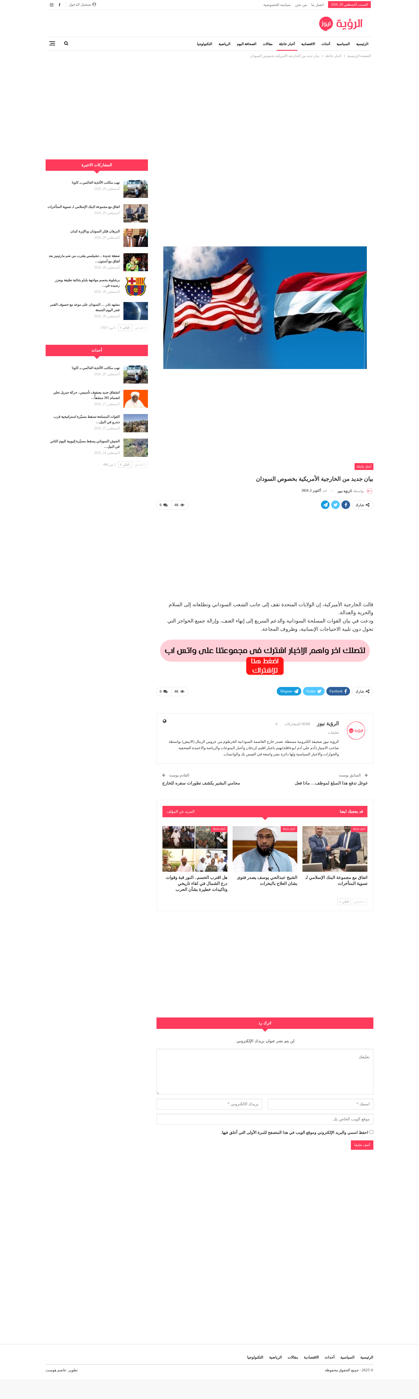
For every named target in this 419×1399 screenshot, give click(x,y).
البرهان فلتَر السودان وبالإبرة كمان (95, 231)
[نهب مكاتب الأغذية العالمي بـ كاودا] (135, 189)
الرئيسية (362, 44)
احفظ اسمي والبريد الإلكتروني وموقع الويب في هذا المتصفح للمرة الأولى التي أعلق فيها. (294, 1132)
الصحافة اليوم (246, 44)
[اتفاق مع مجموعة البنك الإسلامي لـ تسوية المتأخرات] (334, 848)
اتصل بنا (317, 5)
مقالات (267, 44)
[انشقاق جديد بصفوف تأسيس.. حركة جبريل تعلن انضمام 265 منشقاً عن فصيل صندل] (135, 399)
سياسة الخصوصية (277, 5)
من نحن (301, 5)
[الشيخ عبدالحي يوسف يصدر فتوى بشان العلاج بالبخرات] (265, 848)
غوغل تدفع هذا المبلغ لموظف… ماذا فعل (331, 783)
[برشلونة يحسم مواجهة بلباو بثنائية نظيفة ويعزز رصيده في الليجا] (135, 286)
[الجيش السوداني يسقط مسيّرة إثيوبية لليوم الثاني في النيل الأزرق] (135, 448)
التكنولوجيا (204, 44)
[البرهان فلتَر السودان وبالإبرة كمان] (135, 238)
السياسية (343, 44)
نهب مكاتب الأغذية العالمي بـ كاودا (96, 182)
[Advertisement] (209, 99)
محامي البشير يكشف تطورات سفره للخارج (201, 783)
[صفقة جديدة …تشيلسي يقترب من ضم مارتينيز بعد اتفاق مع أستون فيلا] (135, 262)
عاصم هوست (56, 1370)
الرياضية (224, 44)
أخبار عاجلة (287, 44)
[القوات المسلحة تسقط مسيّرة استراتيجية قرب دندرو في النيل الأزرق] (135, 423)
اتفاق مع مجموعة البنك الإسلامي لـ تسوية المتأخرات (84, 207)
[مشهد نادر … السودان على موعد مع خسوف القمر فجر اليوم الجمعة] (135, 311)
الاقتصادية (308, 44)
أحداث (326, 44)
